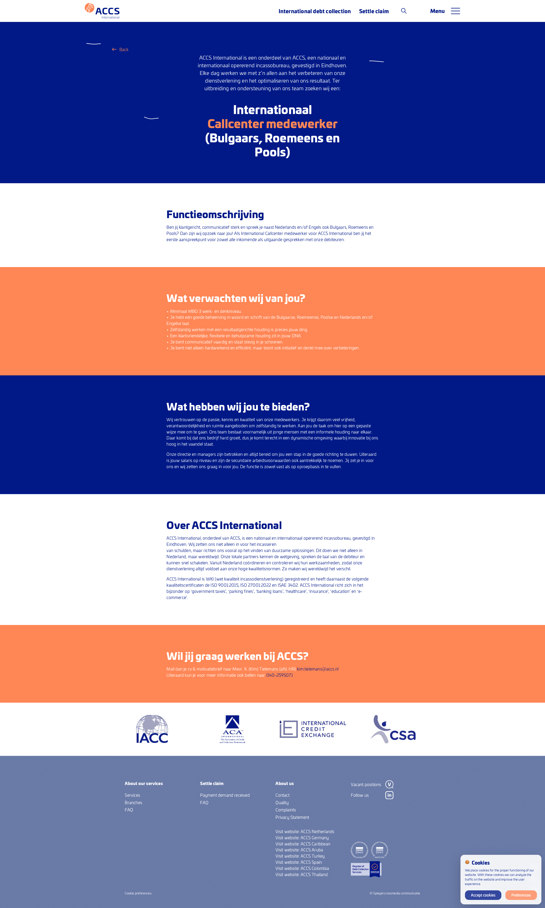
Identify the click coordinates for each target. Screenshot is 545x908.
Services (132, 795)
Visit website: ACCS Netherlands (304, 831)
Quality (281, 802)
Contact (282, 795)
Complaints (285, 809)
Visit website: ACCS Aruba (299, 849)
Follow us (360, 795)
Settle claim (374, 11)
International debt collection (315, 11)
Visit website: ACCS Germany (302, 837)
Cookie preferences (138, 893)
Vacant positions (366, 784)
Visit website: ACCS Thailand (301, 874)
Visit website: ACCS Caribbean (302, 844)
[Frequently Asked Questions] (404, 11)
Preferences (521, 895)
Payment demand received (225, 795)
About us (284, 783)
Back (123, 49)
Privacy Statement (292, 817)
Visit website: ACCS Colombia (302, 868)
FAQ (129, 809)
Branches (133, 802)
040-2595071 (279, 675)
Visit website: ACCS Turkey (300, 856)
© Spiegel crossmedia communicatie (395, 893)
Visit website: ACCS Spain (298, 862)
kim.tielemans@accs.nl (317, 669)
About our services (144, 783)
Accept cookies (483, 895)
